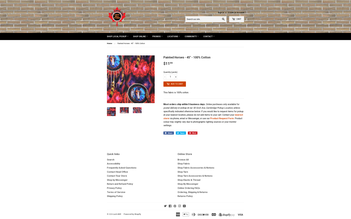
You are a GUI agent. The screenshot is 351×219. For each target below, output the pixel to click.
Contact (208, 36)
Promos (156, 36)
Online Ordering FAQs (189, 188)
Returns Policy (185, 196)
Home (109, 43)
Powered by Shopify (132, 214)
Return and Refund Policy (120, 184)
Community (191, 36)
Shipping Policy (115, 196)
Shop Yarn (183, 172)
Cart (238, 19)
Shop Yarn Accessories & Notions (195, 176)
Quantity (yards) (170, 72)
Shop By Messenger (188, 184)
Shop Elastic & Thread (189, 180)
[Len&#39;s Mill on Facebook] (170, 206)
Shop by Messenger (117, 180)
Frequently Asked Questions (121, 167)
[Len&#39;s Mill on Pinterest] (174, 206)
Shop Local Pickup (117, 36)
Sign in (221, 12)
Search (110, 159)
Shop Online (139, 36)
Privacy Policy (114, 188)
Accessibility (113, 163)
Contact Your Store (117, 176)
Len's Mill (117, 214)
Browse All (183, 159)
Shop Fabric (184, 163)
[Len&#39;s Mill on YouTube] (184, 206)
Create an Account (236, 12)
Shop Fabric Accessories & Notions (196, 167)
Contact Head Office (117, 172)
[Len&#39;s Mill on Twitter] (165, 206)
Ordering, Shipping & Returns (193, 192)
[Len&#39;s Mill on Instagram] (179, 206)
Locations (173, 36)
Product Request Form (222, 118)
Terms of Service (116, 192)
